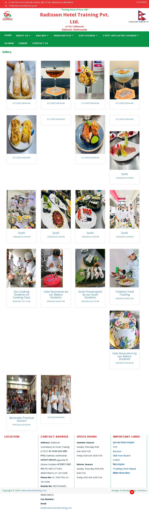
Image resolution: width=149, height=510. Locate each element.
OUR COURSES (87, 35)
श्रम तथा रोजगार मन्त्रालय (123, 442)
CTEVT (116, 459)
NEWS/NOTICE (62, 35)
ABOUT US (22, 35)
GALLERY (41, 35)
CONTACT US (40, 43)
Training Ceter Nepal (124, 468)
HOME (8, 35)
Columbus (142, 490)
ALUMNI (9, 43)
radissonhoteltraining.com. (34, 490)
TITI (115, 446)
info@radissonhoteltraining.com (56, 507)
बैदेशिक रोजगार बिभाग (121, 473)
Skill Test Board (121, 455)
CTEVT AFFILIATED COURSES (119, 35)
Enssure (117, 451)
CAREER (22, 43)
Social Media (141, 2)
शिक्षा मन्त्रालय (118, 464)
